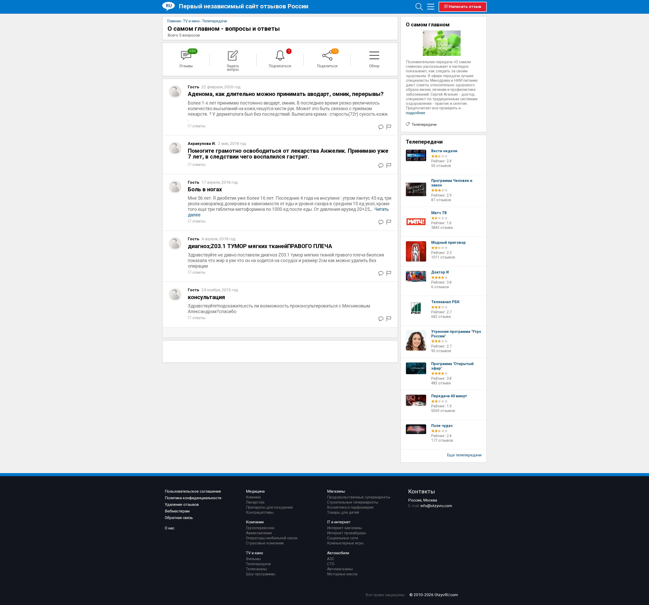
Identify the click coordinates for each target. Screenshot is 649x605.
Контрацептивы (260, 512)
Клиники (253, 497)
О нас (169, 528)
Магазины (336, 491)
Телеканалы (256, 569)
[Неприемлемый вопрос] (388, 128)
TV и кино (254, 553)
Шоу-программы (260, 574)
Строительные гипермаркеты (352, 502)
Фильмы (253, 559)
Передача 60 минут (449, 396)
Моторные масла (342, 574)
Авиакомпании (259, 533)
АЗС (330, 559)
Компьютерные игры (345, 543)
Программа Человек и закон (451, 183)
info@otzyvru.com (436, 506)
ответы (199, 126)
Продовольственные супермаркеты (358, 497)
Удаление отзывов (182, 504)
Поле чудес (442, 426)
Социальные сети (342, 538)
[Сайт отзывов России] (170, 6)
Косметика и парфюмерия (350, 507)
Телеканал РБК (445, 302)
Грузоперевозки (260, 528)
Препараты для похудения (269, 507)
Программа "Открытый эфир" (452, 366)
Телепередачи (424, 124)
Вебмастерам (177, 511)
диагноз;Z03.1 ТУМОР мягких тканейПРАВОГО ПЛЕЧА (260, 246)
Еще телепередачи (464, 455)
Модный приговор (448, 242)
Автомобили (338, 553)
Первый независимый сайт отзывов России (243, 6)
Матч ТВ (439, 213)
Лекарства (255, 502)
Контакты (421, 491)
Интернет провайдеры (346, 533)
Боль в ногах (205, 189)
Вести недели (444, 151)
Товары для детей (343, 512)
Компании (255, 522)
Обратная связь (179, 517)
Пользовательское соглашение (193, 491)
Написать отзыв (465, 6)
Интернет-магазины (344, 528)
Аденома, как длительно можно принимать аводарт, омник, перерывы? (286, 94)
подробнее (415, 113)
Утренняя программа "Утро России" (456, 334)
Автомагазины (340, 569)
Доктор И (440, 272)
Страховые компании (265, 543)
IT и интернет (339, 522)
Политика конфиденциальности (193, 498)
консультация (206, 297)
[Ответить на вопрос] (380, 128)
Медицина (255, 491)
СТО (330, 564)
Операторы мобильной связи (271, 538)
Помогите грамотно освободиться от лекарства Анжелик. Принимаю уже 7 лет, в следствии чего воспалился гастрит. (288, 153)
